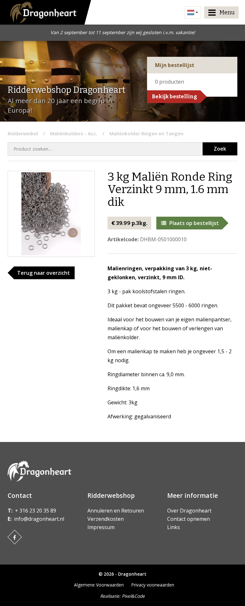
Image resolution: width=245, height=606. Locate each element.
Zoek (220, 148)
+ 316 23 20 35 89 (35, 510)
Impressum (101, 527)
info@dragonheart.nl (39, 518)
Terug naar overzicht (43, 272)
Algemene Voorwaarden (99, 585)
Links (173, 527)
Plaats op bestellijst (194, 223)
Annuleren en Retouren (115, 510)
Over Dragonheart (189, 510)
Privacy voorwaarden (152, 585)
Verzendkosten (105, 518)
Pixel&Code (133, 596)
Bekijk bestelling (174, 97)
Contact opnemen (188, 518)
